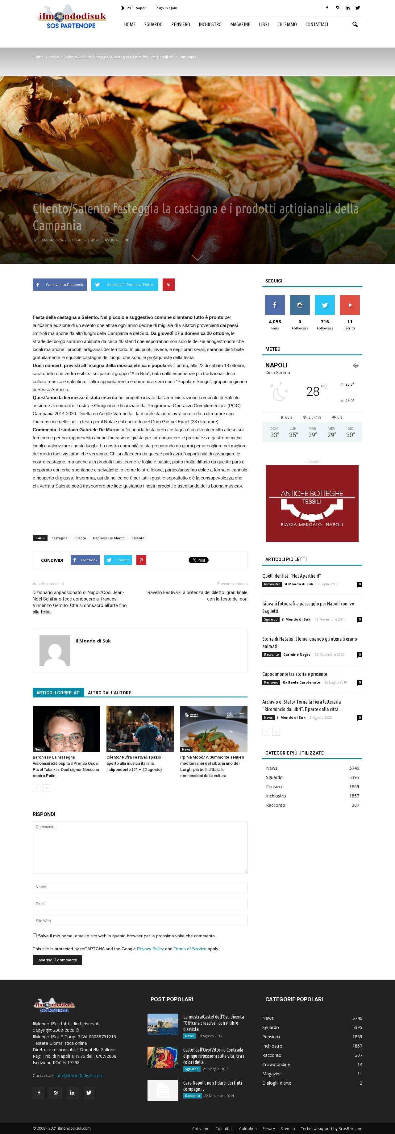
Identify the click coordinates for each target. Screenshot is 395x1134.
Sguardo (153, 24)
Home (130, 24)
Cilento (80, 538)
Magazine (240, 24)
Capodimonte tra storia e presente (294, 674)
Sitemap (288, 1128)
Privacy (269, 1128)
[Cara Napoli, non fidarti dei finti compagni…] (163, 1090)
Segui (299, 297)
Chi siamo (287, 24)
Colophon (248, 1128)
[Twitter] (357, 8)
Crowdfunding (276, 1064)
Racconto (271, 654)
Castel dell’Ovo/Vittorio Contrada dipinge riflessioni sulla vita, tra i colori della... (213, 1056)
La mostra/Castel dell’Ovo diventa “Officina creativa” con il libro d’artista (213, 1023)
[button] (354, 24)
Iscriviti (350, 297)
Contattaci (317, 24)
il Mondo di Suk (52, 240)
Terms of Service (190, 948)
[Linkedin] (347, 8)
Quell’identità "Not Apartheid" (291, 576)
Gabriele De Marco (109, 538)
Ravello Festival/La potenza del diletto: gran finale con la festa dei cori (197, 596)
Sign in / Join (167, 8)
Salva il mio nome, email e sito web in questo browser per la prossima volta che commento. (127, 935)
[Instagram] (337, 8)
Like (274, 297)
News (38, 194)
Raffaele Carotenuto (301, 682)
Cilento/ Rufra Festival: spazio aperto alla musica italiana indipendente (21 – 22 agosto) (134, 763)
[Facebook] (327, 8)
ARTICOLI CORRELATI (58, 692)
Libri (264, 24)
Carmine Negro (296, 654)
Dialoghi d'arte (276, 1083)
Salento (137, 538)
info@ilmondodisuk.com (80, 1075)
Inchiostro (210, 24)
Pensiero (180, 24)
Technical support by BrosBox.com (331, 1128)
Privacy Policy (150, 948)
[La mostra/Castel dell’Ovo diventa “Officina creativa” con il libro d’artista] (163, 1024)
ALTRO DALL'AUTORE (109, 692)
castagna (60, 538)
